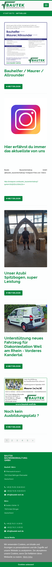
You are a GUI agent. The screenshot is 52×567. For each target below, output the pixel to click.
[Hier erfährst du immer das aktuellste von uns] (25, 121)
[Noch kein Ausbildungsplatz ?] (25, 393)
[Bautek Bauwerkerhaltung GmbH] (12, 6)
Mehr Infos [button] (27, 557)
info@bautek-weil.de (15, 495)
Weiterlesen (14, 86)
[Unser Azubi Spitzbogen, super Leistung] (25, 240)
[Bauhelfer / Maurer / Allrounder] (25, 45)
